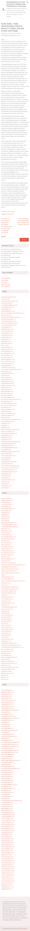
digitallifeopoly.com (7, 329)
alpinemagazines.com (8, 559)
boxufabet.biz (5, 459)
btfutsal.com (5, 512)
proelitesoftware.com (8, 397)
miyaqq (5, 920)
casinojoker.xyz (6, 633)
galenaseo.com (6, 641)
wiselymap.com (6, 534)
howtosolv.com (6, 601)
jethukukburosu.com (7, 754)
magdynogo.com (6, 889)
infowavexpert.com (7, 838)
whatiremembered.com (9, 571)
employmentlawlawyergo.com (11, 645)
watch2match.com (7, 639)
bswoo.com (5, 679)
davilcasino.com (6, 341)
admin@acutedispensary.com (10, 35)
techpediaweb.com (7, 826)
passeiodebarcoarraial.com (9, 710)
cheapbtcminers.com (8, 367)
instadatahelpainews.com (9, 471)
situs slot (4, 282)
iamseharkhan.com (7, 714)
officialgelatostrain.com (8, 443)
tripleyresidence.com (8, 409)
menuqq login (6, 902)
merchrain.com (6, 476)
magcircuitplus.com (7, 879)
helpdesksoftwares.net (8, 297)
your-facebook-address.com (10, 465)
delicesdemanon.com (8, 603)
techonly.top (5, 520)
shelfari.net (4, 623)
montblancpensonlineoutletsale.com (13, 565)
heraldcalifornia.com (7, 383)
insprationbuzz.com (7, 708)
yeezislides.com (6, 309)
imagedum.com (6, 439)
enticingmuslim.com (7, 766)
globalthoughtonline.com (9, 730)
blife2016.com (5, 427)
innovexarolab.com (7, 859)
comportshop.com (7, 649)
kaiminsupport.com (7, 702)
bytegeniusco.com (7, 840)
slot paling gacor (14, 918)
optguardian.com (6, 337)
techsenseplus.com (7, 844)
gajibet (11, 920)
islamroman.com (6, 549)
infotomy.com (5, 798)
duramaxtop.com (6, 778)
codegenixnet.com (7, 865)
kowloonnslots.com (7, 555)
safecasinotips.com (7, 393)
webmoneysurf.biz (7, 615)
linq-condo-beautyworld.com (10, 573)
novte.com (4, 585)
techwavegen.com (7, 849)
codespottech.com (7, 802)
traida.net (4, 595)
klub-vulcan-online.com (8, 405)
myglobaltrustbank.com (9, 643)
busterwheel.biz (6, 621)
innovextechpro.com (7, 820)
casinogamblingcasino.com (9, 746)
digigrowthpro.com (7, 500)
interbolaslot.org (6, 694)
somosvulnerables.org (8, 413)
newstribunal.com (7, 303)
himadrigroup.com (7, 547)
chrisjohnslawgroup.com (9, 403)
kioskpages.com (6, 435)
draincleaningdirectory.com (9, 750)
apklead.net (5, 488)
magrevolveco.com (7, 873)
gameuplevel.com (7, 349)
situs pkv (15, 902)
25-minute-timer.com (8, 361)
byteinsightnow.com (7, 869)
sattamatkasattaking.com (9, 447)
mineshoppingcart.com (8, 321)
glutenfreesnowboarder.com (10, 429)
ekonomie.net (5, 659)
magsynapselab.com (7, 816)
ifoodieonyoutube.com (8, 319)
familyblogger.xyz (6, 401)
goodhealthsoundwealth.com (10, 768)
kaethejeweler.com (7, 445)
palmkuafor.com (6, 696)
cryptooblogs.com (7, 347)
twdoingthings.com (7, 782)
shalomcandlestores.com (9, 736)
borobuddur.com (6, 355)
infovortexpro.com (7, 877)
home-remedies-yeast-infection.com (13, 313)
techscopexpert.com (8, 824)
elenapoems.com (6, 770)
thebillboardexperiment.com (10, 451)
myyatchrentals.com (7, 734)
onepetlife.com (6, 449)
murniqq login (21, 908)
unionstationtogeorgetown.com (11, 369)
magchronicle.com (7, 806)
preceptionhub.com (7, 307)
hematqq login (7, 910)
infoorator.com (6, 583)
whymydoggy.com (7, 690)
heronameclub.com (7, 792)
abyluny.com (5, 484)
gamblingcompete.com (8, 522)
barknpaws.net (6, 724)
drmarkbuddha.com (7, 579)
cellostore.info (5, 726)
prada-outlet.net (6, 498)
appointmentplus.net (8, 661)
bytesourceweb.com (7, 867)
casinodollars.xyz (6, 631)
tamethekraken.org (7, 421)
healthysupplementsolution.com (11, 800)
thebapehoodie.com (7, 762)
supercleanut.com (7, 379)
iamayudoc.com (6, 371)
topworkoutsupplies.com (9, 323)
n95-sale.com (5, 528)
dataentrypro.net (6, 698)
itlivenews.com (6, 665)
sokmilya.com (5, 482)
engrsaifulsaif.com (7, 365)
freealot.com (5, 375)
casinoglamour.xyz (7, 629)
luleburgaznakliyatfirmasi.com (10, 760)
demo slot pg (5, 284)
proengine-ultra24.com (8, 591)
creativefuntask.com (7, 363)
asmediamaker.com (7, 728)
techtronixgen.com (7, 818)
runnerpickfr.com (6, 504)
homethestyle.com (7, 351)
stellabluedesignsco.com (9, 784)
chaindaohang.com (7, 577)
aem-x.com (4, 345)
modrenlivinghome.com (9, 469)
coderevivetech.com (7, 871)
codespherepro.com (7, 863)
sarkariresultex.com (7, 720)
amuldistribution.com (8, 353)
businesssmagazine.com (9, 524)
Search (3, 236)
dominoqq (4, 280)
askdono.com (5, 518)
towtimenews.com (7, 748)
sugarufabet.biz (6, 457)
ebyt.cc (3, 575)
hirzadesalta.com (6, 327)
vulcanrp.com (5, 561)
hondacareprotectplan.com (10, 744)
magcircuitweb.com (7, 822)
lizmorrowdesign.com (8, 431)
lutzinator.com (5, 423)
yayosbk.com (5, 611)
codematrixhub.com (7, 842)
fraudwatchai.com (7, 343)
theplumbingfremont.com (9, 667)
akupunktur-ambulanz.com (10, 569)
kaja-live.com (5, 541)
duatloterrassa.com (7, 415)
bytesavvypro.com (7, 851)
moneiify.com (5, 732)
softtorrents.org (6, 411)
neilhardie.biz (5, 613)
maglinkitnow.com (7, 810)
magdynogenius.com (8, 814)
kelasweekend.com (7, 673)
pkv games (9, 214)
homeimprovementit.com (9, 301)
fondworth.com (6, 712)
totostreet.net (5, 339)
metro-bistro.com (6, 599)
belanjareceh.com (7, 704)
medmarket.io (5, 794)
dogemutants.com (7, 776)
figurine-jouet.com (7, 463)
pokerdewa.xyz (6, 635)
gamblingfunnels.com (8, 508)
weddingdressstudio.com (9, 607)
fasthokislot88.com (7, 391)
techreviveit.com (6, 836)
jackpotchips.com (6, 395)
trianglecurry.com (6, 437)
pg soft (15, 910)
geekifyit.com (5, 738)
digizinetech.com (6, 855)
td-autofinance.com (7, 551)
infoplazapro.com (6, 834)
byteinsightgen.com (7, 853)
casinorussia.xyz (6, 625)
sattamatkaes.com (7, 740)
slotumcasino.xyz (6, 627)
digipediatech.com (7, 808)
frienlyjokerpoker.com (8, 553)
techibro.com (5, 557)
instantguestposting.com (9, 657)
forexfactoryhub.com (8, 539)
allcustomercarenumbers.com (11, 399)
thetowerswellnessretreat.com (11, 441)
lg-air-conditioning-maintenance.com (13, 581)
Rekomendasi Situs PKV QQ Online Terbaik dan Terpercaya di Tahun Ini (16, 4)
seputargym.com (6, 333)
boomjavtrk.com (6, 486)
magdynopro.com (7, 832)
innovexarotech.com (7, 875)
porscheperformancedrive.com (11, 419)
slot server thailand (16, 904)
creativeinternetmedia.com (10, 526)
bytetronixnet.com (7, 883)
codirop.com (5, 514)
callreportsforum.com (8, 480)
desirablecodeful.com (8, 788)
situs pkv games (18, 914)
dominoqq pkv (5, 278)
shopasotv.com (6, 653)
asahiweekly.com (6, 377)
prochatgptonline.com (8, 536)
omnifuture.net (6, 506)
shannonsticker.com (7, 706)
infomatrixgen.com (7, 857)
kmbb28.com (5, 478)
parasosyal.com (6, 764)
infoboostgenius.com (8, 846)
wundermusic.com (7, 357)
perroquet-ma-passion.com (10, 467)
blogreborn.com (6, 530)
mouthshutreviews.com (8, 325)
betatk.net (4, 675)
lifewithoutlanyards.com (8, 593)
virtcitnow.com (5, 532)
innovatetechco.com (7, 830)
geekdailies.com (6, 473)
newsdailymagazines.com (9, 305)
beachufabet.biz (6, 453)
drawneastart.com (7, 389)
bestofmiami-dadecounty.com (10, 317)
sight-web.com (6, 545)
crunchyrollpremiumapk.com (10, 742)
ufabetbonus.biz (6, 671)
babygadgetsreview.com (9, 567)
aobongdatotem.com (8, 311)
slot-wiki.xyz (5, 637)
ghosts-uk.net (5, 516)
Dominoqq (11, 211)
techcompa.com (6, 543)
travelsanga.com (6, 655)
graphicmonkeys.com (8, 385)
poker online (12, 908)
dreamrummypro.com (8, 700)
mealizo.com (5, 722)
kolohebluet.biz (6, 617)
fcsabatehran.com (7, 774)
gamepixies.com (6, 387)
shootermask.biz (6, 619)
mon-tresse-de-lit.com (8, 455)
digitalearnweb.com (7, 692)
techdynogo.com (6, 804)
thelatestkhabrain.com (8, 716)
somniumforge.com (7, 756)
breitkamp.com (6, 407)
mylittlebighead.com (7, 373)
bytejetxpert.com (6, 885)
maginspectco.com (7, 887)
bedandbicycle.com (7, 381)
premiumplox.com (7, 609)
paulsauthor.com (6, 786)
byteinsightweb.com (7, 812)
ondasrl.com (5, 425)
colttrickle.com (6, 502)
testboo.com (5, 605)
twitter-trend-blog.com (8, 563)
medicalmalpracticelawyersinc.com (12, 647)
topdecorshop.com (7, 651)
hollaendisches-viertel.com (9, 589)
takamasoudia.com (7, 780)
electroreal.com (6, 315)
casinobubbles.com (7, 331)
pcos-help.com (6, 510)
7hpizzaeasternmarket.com (10, 587)
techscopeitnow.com (8, 881)
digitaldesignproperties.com (10, 718)
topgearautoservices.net (9, 461)
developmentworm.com (9, 663)
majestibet (24, 918)
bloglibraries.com (6, 758)
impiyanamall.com (7, 335)
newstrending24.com (8, 669)
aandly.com (4, 677)
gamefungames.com (8, 359)
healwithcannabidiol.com (9, 433)
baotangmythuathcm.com (9, 752)
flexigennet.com (6, 790)
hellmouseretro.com (7, 772)
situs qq (18, 906)
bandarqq (5, 904)
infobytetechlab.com (8, 861)
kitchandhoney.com (7, 597)
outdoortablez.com (7, 796)
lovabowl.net (5, 299)
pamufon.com (5, 417)
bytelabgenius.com (7, 828)
